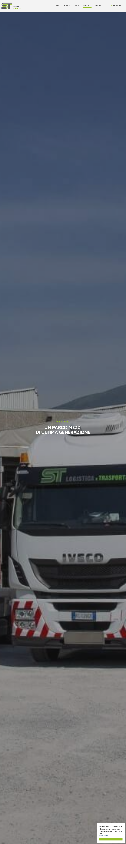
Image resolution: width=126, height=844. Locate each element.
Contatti (98, 6)
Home (58, 6)
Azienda (67, 6)
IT (111, 6)
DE (120, 6)
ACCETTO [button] (110, 839)
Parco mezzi (87, 6)
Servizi (76, 6)
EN (114, 6)
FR (117, 6)
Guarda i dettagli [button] (103, 835)
